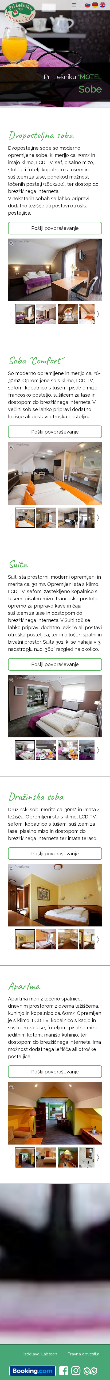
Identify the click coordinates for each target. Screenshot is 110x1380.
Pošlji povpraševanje (55, 228)
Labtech (49, 1354)
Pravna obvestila (83, 1354)
